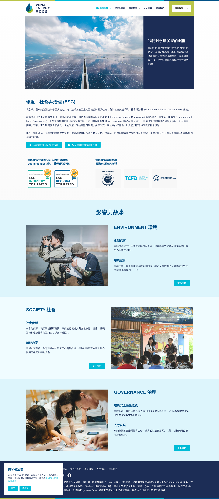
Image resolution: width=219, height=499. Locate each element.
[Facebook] (69, 475)
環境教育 (120, 260)
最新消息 (133, 8)
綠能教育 (32, 342)
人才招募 (148, 8)
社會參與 (32, 323)
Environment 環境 (135, 227)
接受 (13, 488)
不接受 (25, 488)
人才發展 (120, 425)
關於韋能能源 (102, 8)
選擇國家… (180, 8)
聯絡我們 (160, 8)
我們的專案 (120, 8)
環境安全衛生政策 (126, 405)
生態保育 (120, 240)
